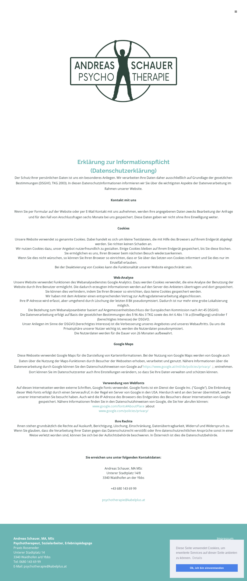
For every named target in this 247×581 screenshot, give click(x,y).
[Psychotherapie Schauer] (123, 71)
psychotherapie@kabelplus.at (123, 500)
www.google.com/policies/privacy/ (123, 411)
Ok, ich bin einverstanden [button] (207, 567)
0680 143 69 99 (30, 562)
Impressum (225, 538)
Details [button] (197, 558)
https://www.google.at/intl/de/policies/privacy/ (177, 366)
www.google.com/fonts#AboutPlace (118, 406)
